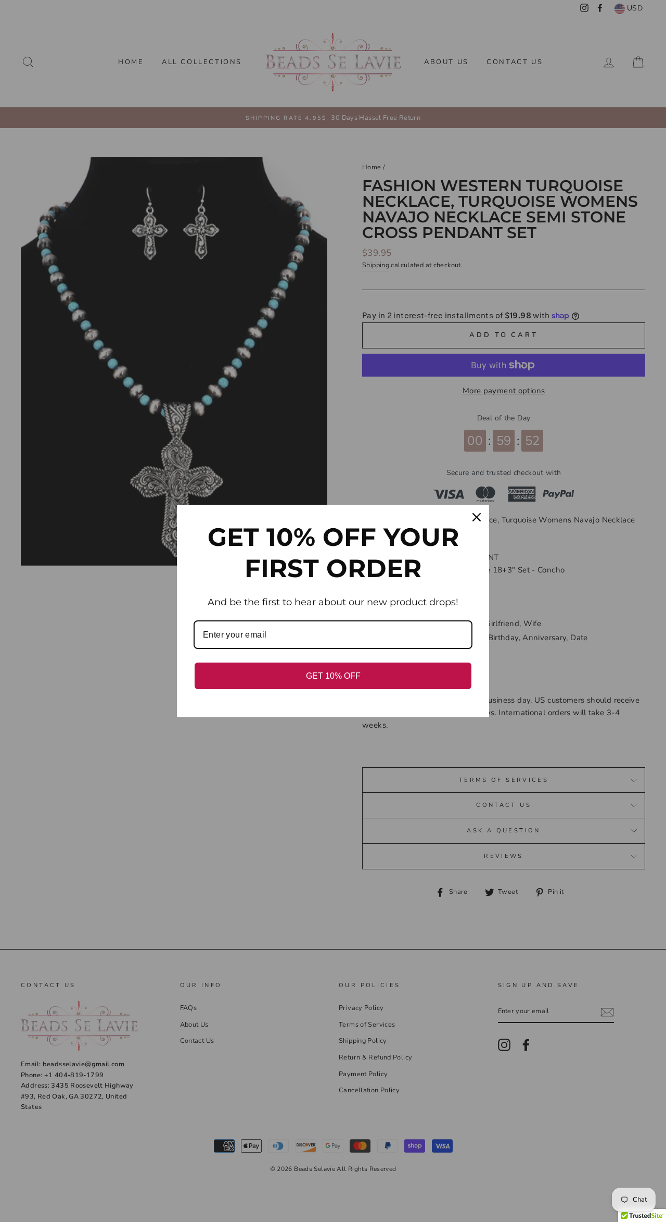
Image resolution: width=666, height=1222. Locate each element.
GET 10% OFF (333, 675)
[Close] (476, 517)
